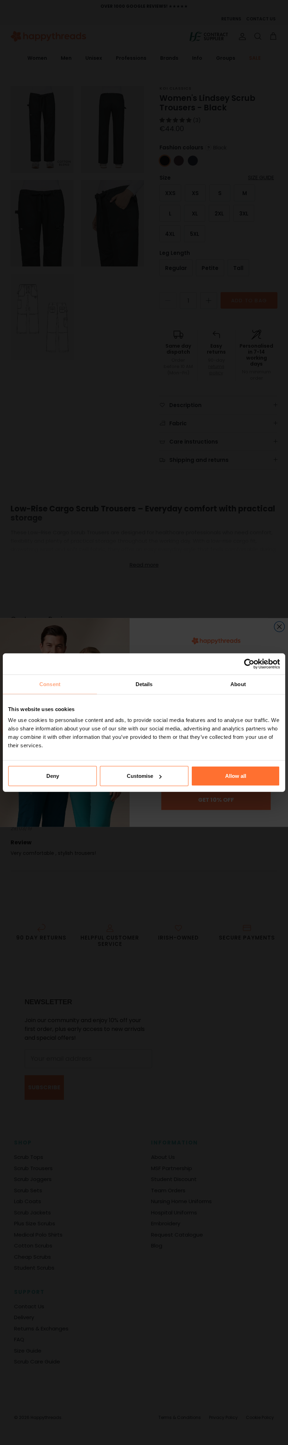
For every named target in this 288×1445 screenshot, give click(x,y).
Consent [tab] (49, 684)
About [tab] (238, 684)
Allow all (235, 776)
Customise (140, 776)
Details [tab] (144, 684)
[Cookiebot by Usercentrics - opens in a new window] (249, 663)
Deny (52, 776)
